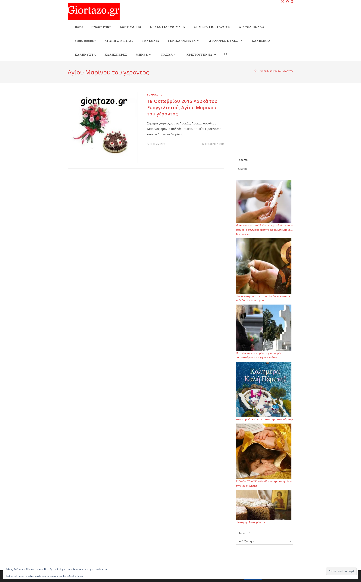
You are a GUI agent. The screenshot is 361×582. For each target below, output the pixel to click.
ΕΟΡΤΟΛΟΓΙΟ (154, 94)
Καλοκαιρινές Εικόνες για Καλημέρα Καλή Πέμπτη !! (264, 419)
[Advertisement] (264, 127)
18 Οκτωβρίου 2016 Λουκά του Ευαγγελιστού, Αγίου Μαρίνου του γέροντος (182, 107)
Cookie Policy (76, 575)
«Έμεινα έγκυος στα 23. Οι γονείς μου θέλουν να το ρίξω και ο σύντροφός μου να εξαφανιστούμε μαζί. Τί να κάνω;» (264, 230)
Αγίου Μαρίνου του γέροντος (276, 71)
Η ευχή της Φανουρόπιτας (250, 522)
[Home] (255, 71)
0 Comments (157, 143)
